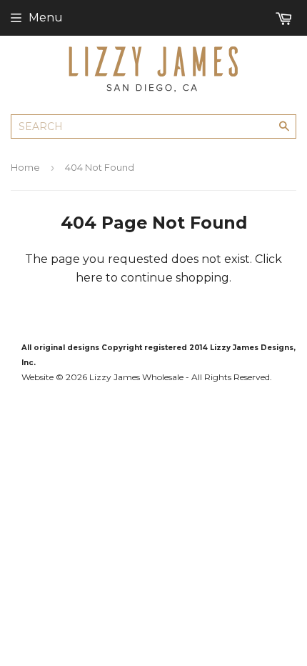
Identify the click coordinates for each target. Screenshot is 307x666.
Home (25, 167)
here (89, 277)
